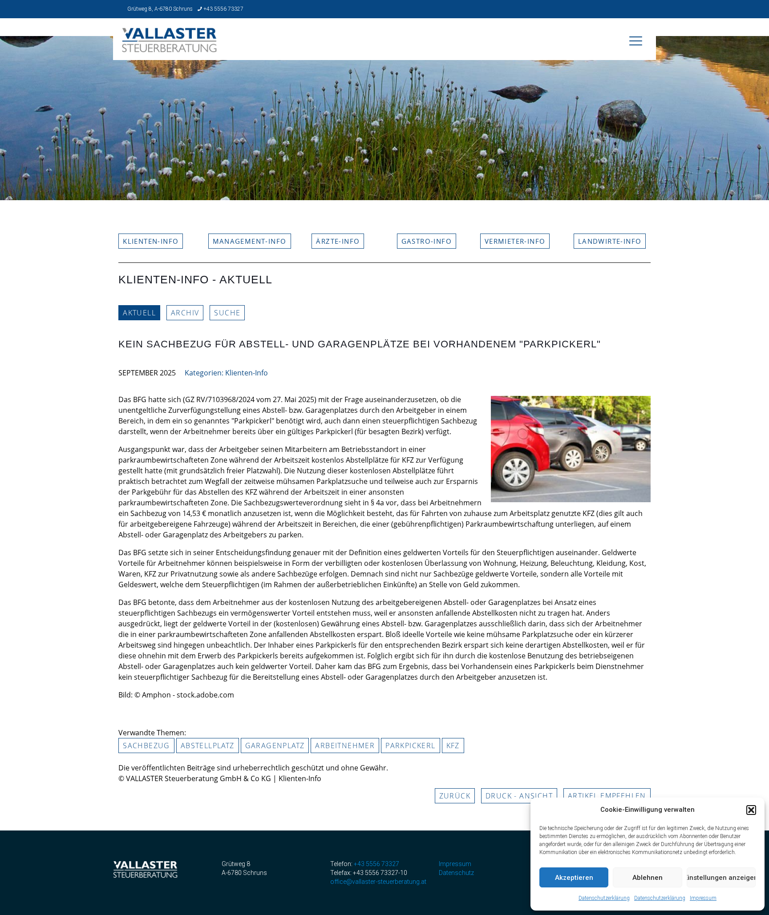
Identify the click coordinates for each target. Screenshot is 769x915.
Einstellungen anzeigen (721, 878)
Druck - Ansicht (519, 796)
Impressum (703, 898)
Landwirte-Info (610, 241)
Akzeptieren (574, 878)
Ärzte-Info (338, 241)
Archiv (185, 313)
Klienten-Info (150, 241)
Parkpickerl (410, 745)
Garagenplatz (275, 745)
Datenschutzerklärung (604, 898)
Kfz (453, 745)
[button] (751, 810)
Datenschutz (456, 872)
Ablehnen (647, 878)
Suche (227, 313)
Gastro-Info (426, 241)
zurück (454, 796)
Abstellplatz (208, 745)
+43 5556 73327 (223, 9)
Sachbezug (146, 745)
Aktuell (139, 313)
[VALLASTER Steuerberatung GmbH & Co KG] (169, 46)
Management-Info (250, 241)
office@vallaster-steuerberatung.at (378, 881)
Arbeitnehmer (345, 745)
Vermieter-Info (515, 241)
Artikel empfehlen (607, 796)
